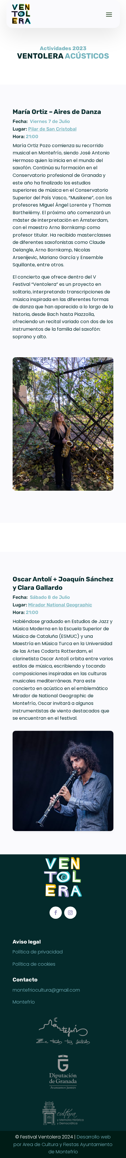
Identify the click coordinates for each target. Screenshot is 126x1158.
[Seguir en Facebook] (56, 913)
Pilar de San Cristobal (52, 129)
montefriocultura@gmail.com (46, 990)
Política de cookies (34, 964)
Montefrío (24, 1002)
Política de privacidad (38, 951)
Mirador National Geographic (60, 605)
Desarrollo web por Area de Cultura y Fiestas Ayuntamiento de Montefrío (63, 1144)
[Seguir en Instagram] (70, 913)
